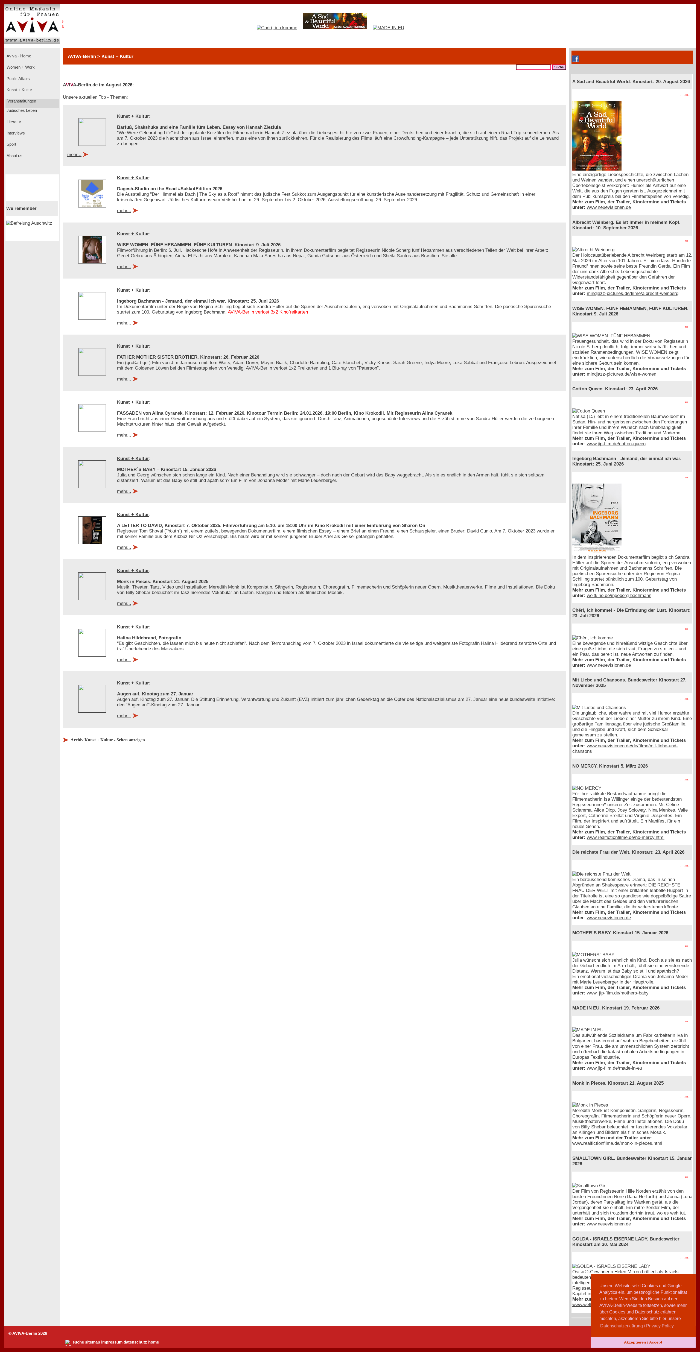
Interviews (15, 133)
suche (78, 1342)
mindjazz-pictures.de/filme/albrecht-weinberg (632, 293)
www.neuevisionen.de (609, 207)
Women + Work (20, 67)
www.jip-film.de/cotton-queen (616, 443)
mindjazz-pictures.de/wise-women (621, 374)
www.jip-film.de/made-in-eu (614, 1068)
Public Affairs (17, 79)
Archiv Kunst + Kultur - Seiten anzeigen (108, 740)
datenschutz (135, 1342)
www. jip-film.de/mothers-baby (618, 993)
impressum (111, 1342)
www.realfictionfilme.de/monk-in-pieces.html (617, 1143)
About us (13, 156)
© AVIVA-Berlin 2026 (27, 1333)
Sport (10, 144)
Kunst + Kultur (18, 90)
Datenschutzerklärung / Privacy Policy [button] (637, 1326)
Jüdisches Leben (21, 110)
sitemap (92, 1342)
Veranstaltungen (21, 101)
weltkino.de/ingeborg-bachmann (619, 595)
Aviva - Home (18, 56)
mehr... (74, 154)
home (153, 1342)
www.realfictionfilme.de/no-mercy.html (625, 837)
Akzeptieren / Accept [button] (643, 1342)
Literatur (13, 122)
